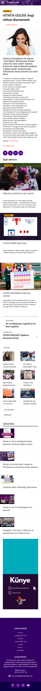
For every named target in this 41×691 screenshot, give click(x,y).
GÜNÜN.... (20, 647)
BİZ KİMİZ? (20, 650)
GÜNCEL (20, 633)
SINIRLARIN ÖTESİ (20, 636)
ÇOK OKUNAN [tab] (9, 410)
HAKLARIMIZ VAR (20, 641)
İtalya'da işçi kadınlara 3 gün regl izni (18, 193)
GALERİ (20, 644)
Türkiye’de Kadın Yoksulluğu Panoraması (20, 487)
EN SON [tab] (7, 348)
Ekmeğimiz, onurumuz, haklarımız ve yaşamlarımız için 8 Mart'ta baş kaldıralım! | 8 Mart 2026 (18, 533)
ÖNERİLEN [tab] (7, 415)
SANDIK (20, 638)
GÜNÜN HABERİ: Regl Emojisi (15, 243)
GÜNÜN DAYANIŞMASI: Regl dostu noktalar (17, 294)
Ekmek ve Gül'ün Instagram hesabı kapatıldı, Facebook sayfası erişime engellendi (17, 444)
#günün (8, 146)
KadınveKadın (13, 141)
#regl (12, 146)
